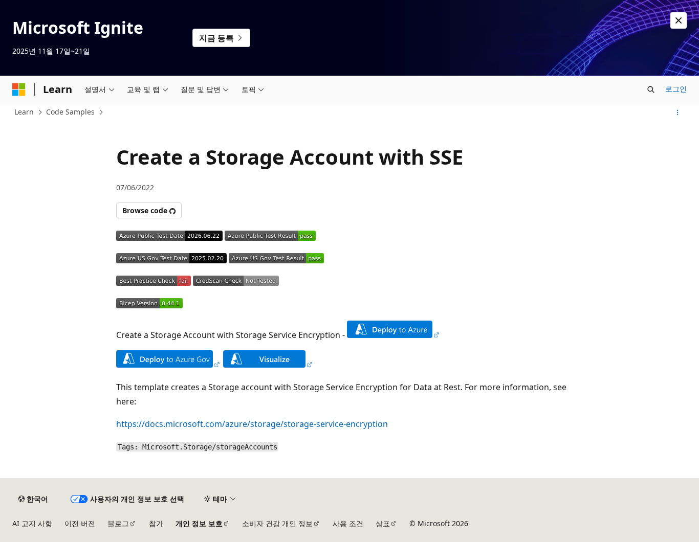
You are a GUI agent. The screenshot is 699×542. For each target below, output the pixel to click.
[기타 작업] (678, 112)
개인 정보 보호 (199, 523)
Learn (24, 112)
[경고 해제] (678, 20)
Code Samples (70, 112)
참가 (156, 523)
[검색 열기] (651, 89)
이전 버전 (79, 523)
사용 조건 (348, 523)
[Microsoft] (19, 89)
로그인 (676, 89)
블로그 (118, 523)
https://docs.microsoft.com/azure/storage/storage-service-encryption (252, 424)
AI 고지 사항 (32, 523)
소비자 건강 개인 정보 (277, 523)
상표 (383, 523)
